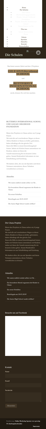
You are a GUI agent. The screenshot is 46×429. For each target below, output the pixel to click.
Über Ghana (26, 12)
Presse (26, 34)
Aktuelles (24, 42)
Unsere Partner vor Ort (25, 26)
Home (24, 7)
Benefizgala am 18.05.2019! (18, 199)
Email (7, 381)
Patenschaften (24, 46)
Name (7, 372)
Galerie (23, 37)
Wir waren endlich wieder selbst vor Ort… (22, 183)
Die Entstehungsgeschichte (25, 15)
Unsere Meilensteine (26, 32)
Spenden (24, 39)
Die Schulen (24, 10)
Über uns (24, 29)
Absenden (11, 406)
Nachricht (8, 390)
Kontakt (24, 44)
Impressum (36, 426)
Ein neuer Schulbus (15, 194)
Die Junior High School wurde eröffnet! (21, 204)
